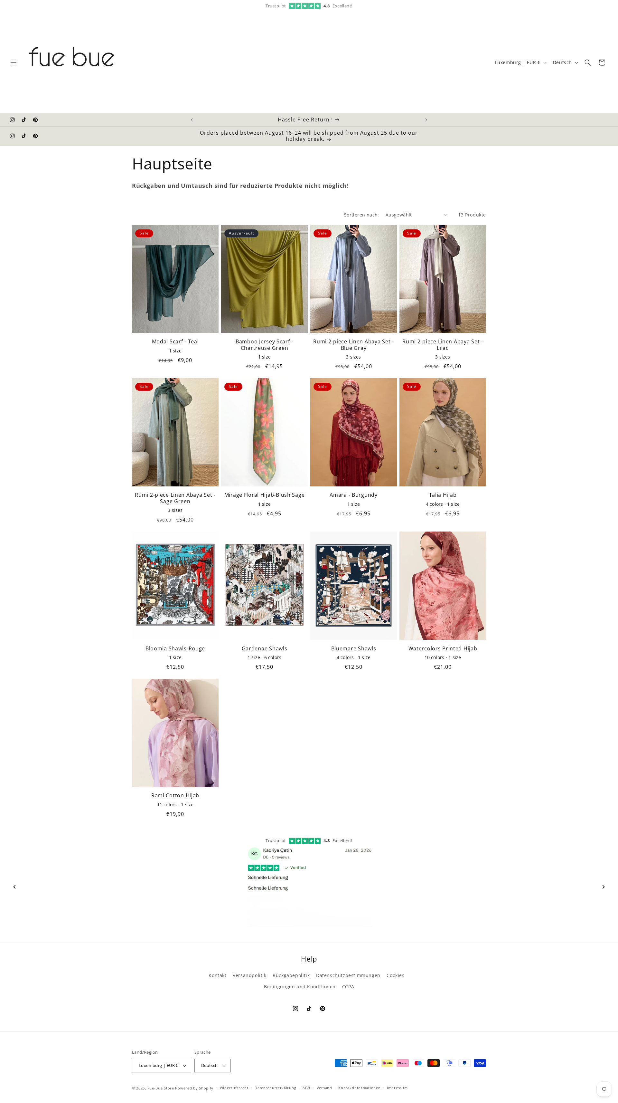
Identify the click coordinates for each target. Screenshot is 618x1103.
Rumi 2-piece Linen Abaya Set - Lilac (442, 345)
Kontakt (217, 975)
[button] (13, 62)
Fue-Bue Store (160, 1088)
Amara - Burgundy (354, 495)
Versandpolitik (249, 975)
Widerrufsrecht (234, 1087)
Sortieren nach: (361, 215)
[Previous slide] (14, 887)
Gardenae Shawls (264, 649)
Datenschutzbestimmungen (348, 975)
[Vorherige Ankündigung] (192, 120)
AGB (306, 1087)
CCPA (348, 986)
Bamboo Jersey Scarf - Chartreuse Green (264, 345)
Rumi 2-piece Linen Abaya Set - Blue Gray (353, 345)
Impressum (397, 1087)
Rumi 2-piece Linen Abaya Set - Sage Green (175, 498)
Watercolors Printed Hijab (442, 649)
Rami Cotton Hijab (175, 795)
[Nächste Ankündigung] (426, 120)
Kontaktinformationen (359, 1087)
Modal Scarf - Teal (175, 342)
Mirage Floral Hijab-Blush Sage (264, 495)
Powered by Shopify (194, 1088)
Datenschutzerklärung (275, 1087)
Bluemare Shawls (353, 649)
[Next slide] (603, 887)
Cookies (395, 975)
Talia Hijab (443, 495)
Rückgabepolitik (291, 975)
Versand (324, 1087)
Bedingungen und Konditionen (300, 986)
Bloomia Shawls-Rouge (175, 649)
